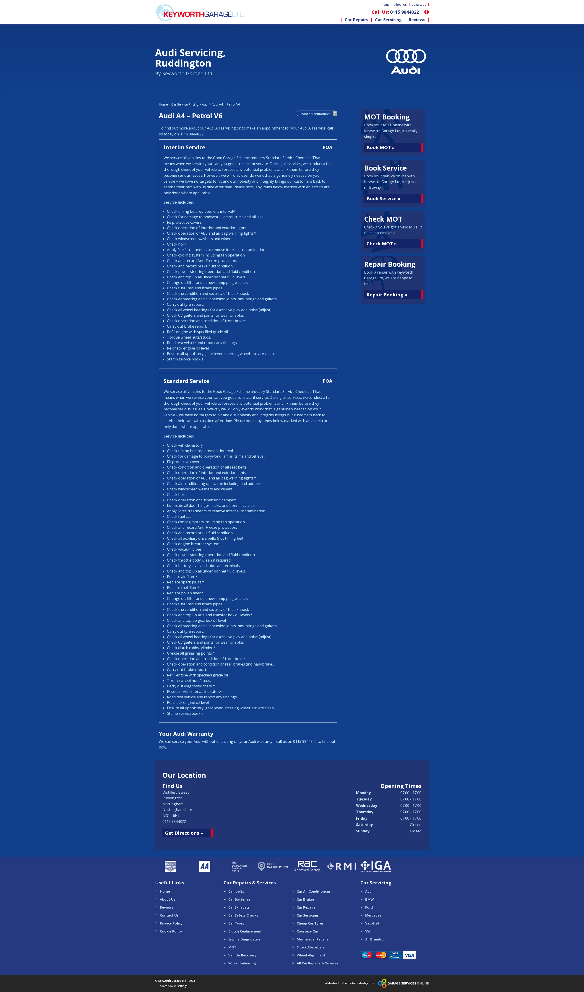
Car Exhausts (239, 907)
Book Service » (384, 198)
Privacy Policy (171, 923)
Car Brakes (306, 899)
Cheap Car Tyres (310, 923)
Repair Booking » (387, 295)
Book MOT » (381, 147)
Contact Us (419, 5)
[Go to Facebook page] (426, 12)
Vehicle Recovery (242, 955)
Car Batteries (239, 899)
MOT (232, 947)
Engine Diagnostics (244, 939)
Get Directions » (184, 833)
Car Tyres (236, 923)
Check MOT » (382, 244)
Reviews (417, 20)
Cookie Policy (171, 931)
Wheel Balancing (242, 963)
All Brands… (375, 939)
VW (367, 931)
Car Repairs (356, 20)
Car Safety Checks (243, 915)
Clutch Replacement (245, 931)
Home (385, 5)
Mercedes (373, 915)
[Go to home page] (200, 12)
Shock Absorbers (311, 947)
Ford (369, 907)
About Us (400, 5)
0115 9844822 (395, 12)
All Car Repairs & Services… (319, 963)
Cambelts (236, 891)
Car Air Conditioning (313, 891)
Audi (369, 891)
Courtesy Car (307, 931)
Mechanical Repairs (313, 939)
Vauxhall (372, 923)
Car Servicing (388, 20)
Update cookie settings (172, 986)
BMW (369, 899)
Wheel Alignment (311, 955)
